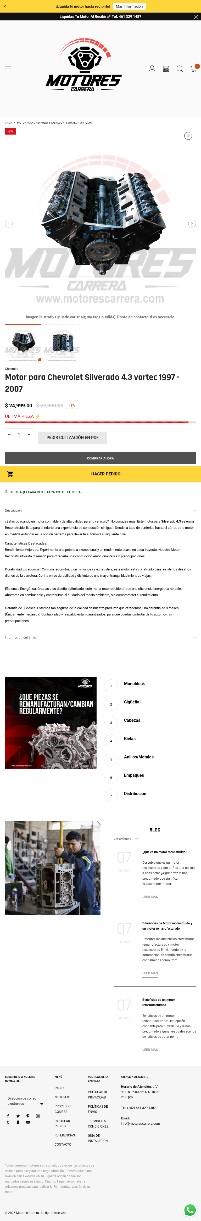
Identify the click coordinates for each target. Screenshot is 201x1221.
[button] (9, 223)
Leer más (150, 897)
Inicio (59, 1088)
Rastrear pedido (62, 1123)
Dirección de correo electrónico (22, 1101)
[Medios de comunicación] (188, 136)
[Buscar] (180, 68)
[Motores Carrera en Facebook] (8, 1116)
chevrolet (11, 369)
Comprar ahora (100, 458)
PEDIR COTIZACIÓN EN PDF (73, 437)
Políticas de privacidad (98, 1094)
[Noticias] (52, 868)
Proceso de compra (64, 1109)
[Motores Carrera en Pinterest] (28, 1116)
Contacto (63, 1144)
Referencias (65, 1135)
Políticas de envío (98, 1109)
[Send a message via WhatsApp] (190, 1210)
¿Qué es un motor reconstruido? (164, 852)
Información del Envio (21, 637)
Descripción (13, 510)
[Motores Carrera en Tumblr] (8, 1122)
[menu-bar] (11, 69)
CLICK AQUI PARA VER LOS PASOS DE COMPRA (45, 492)
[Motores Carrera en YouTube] (28, 1122)
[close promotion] (196, 16)
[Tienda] (166, 68)
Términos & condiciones (98, 1123)
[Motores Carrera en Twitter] (18, 1116)
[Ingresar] (152, 68)
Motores (62, 1097)
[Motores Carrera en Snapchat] (18, 1122)
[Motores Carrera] (83, 69)
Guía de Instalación (98, 1138)
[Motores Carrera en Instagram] (38, 1116)
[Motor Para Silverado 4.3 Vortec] (100, 223)
